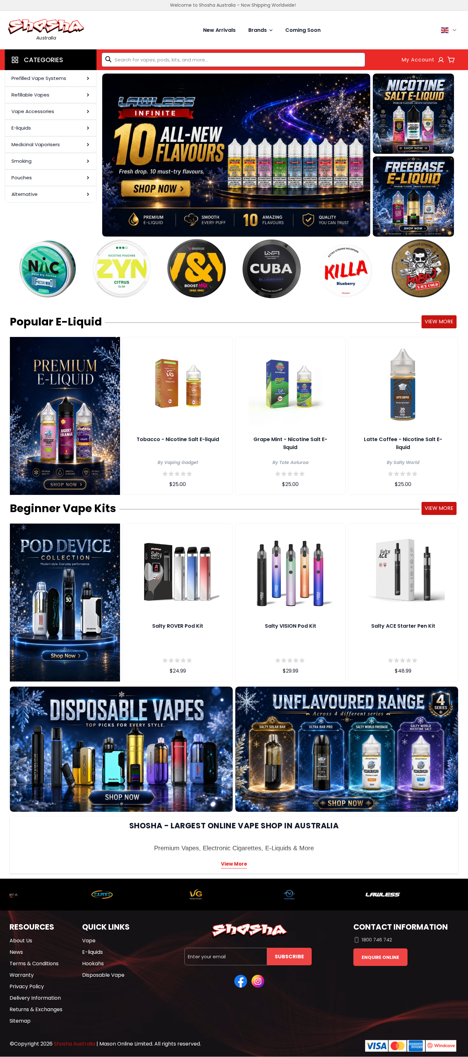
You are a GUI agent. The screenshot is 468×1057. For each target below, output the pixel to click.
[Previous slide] (113, 159)
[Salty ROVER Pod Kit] (177, 570)
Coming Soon (303, 30)
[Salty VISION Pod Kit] (290, 570)
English (449, 30)
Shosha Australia (74, 1043)
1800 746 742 (377, 939)
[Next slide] (359, 159)
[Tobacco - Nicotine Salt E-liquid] (177, 383)
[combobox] (233, 60)
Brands (257, 30)
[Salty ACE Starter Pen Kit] (403, 570)
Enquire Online (380, 957)
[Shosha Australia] (236, 155)
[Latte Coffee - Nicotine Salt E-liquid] (403, 383)
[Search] (109, 59)
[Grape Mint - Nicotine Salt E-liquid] (290, 383)
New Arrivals (219, 30)
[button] (50, 59)
